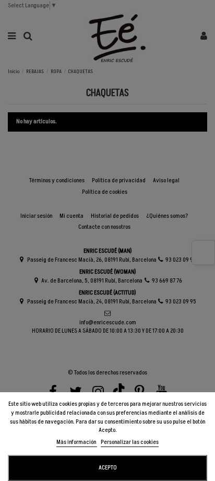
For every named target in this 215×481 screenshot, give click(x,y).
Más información (76, 442)
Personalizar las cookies (130, 442)
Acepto (108, 467)
